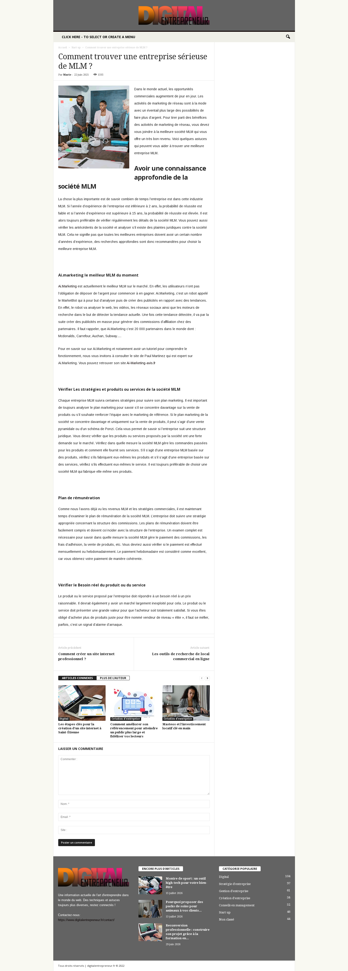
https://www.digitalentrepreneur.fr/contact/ (86, 920)
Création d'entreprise (126, 718)
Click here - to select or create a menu (98, 37)
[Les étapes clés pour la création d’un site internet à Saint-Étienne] (82, 703)
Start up (76, 47)
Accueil (62, 47)
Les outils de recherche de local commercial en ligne (181, 656)
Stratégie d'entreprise (235, 884)
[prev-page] (201, 678)
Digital (63, 718)
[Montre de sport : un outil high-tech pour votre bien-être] (150, 885)
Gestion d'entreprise (233, 891)
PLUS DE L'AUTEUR (113, 678)
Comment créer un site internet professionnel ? (86, 656)
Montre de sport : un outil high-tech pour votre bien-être (186, 883)
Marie (67, 74)
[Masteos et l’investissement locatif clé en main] (186, 703)
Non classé (226, 919)
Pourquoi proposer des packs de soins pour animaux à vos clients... (184, 906)
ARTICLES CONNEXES (77, 678)
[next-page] (207, 678)
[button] (288, 37)
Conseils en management (236, 905)
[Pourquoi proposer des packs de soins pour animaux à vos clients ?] (150, 909)
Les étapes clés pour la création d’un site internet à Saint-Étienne (79, 728)
